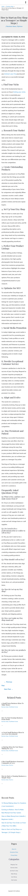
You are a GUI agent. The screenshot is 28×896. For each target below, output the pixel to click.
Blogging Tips (14, 864)
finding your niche (19, 92)
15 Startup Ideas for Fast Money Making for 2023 (12, 747)
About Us (14, 849)
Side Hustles (14, 880)
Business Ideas (11, 26)
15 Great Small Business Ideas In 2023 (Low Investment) (13, 733)
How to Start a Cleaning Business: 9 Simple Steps (14, 777)
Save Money (14, 877)
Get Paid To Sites (14, 870)
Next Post (8, 689)
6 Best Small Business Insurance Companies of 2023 (13, 762)
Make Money (14, 874)
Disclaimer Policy (14, 852)
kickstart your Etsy (10, 74)
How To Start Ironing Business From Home (12, 718)
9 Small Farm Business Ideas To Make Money (13, 704)
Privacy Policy (14, 855)
